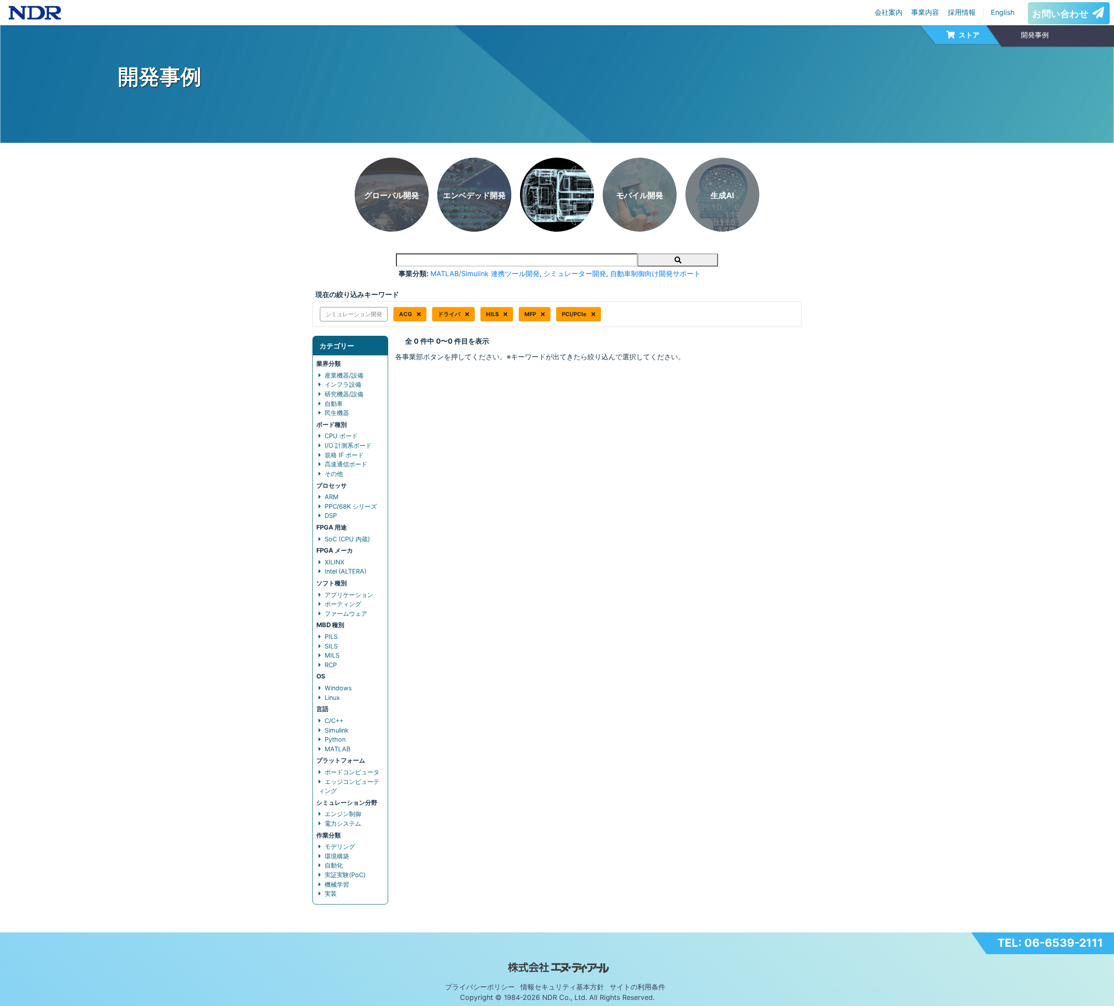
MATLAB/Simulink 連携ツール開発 (485, 273)
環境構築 (337, 856)
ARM (332, 496)
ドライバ (450, 314)
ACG (406, 314)
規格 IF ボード (344, 455)
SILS (331, 646)
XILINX (334, 562)
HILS (493, 314)
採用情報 (962, 12)
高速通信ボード (346, 464)
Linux (332, 697)
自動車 (334, 403)
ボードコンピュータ (352, 772)
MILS (332, 655)
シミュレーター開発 (575, 273)
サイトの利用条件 (637, 986)
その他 (334, 473)
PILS (331, 636)
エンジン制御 (343, 813)
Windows (338, 688)
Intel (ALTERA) (345, 571)
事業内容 (925, 12)
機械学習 (337, 884)
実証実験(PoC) (345, 874)
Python (335, 739)
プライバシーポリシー (480, 986)
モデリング (340, 846)
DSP (331, 515)
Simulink (337, 730)
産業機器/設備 (344, 375)
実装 (331, 893)
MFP (530, 314)
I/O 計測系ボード (348, 445)
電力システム (343, 823)
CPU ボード (341, 435)
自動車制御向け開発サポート (655, 273)
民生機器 (337, 412)
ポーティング (343, 604)
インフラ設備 (343, 384)
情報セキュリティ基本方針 (562, 986)
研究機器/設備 (344, 394)
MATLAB (337, 749)
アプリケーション (349, 594)
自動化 (334, 865)
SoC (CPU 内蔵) (347, 539)
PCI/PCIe (575, 314)
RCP (331, 664)
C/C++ (334, 720)
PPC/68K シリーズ (351, 506)
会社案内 (889, 12)
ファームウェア (346, 613)
